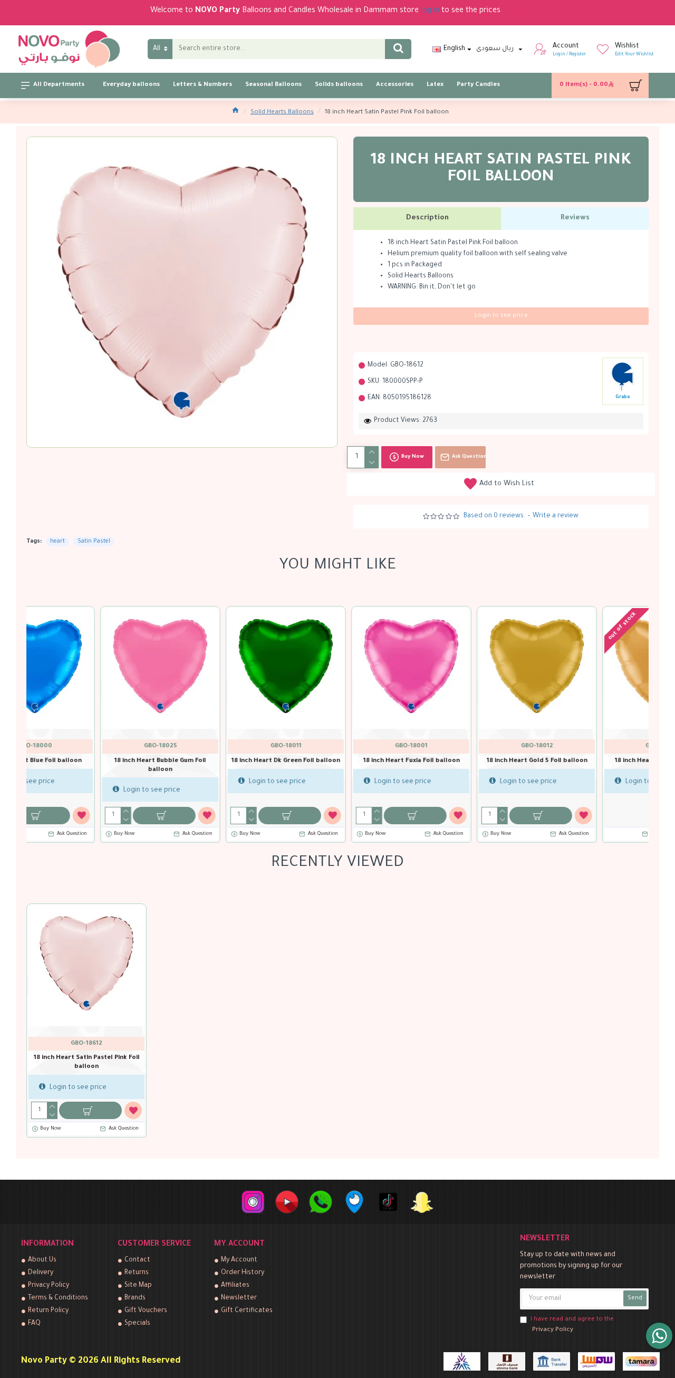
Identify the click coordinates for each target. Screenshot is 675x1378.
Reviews (575, 218)
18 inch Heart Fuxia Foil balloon (212, 761)
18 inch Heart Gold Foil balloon (463, 761)
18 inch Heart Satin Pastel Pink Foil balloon (87, 1063)
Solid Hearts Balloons (282, 112)
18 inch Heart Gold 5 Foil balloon (337, 761)
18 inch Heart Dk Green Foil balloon (86, 761)
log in (430, 11)
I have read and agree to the (572, 1325)
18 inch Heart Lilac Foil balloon (588, 761)
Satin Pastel (94, 541)
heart (57, 541)
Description (427, 218)
